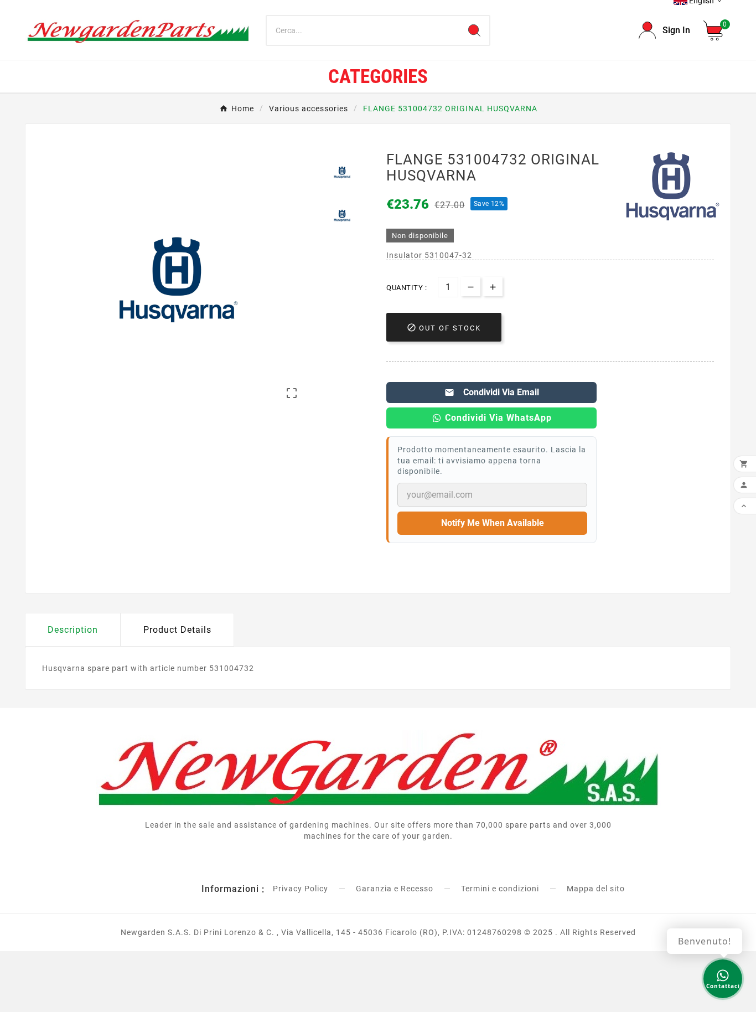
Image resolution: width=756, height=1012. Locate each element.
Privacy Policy (300, 888)
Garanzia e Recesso (394, 888)
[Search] (474, 30)
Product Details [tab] (177, 629)
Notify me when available (492, 523)
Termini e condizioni (500, 888)
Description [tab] (73, 629)
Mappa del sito (596, 888)
